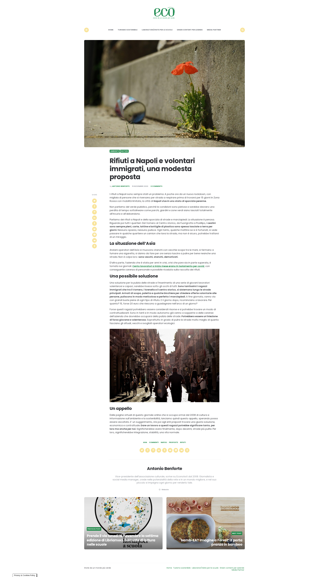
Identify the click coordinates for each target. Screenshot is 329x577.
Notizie (124, 151)
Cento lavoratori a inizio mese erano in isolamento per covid (168, 266)
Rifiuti (183, 442)
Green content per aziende (190, 30)
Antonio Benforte (121, 186)
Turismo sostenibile (127, 30)
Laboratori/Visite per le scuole (157, 30)
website (165, 489)
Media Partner (214, 30)
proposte (173, 442)
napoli (164, 442)
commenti (154, 442)
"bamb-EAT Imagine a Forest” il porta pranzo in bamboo (211, 542)
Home (110, 30)
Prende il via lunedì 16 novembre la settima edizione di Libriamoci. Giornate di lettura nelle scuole (122, 540)
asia (145, 442)
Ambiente (114, 151)
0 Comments (156, 186)
